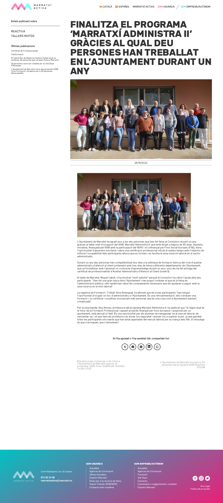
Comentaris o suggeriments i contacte (157, 484)
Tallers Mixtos (22, 36)
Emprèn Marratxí (98, 478)
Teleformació (17, 54)
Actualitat (94, 468)
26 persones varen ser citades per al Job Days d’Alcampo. (32, 64)
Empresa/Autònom (195, 6)
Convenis (142, 481)
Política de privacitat (200, 489)
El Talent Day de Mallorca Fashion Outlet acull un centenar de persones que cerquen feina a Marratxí (35, 59)
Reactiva (18, 31)
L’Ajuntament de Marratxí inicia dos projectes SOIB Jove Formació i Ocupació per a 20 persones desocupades (34, 71)
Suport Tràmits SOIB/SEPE (103, 484)
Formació (142, 474)
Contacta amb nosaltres (101, 487)
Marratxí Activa (143, 6)
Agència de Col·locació (101, 471)
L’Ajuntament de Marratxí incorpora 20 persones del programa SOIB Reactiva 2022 (182, 365)
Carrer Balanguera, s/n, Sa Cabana (56, 472)
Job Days (142, 478)
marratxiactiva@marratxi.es (56, 480)
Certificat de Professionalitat (24, 51)
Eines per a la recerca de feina (105, 481)
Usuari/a (166, 6)
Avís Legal (205, 486)
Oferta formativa (97, 474)
